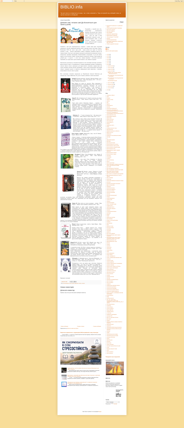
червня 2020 (110, 69)
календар (109, 212)
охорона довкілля (110, 261)
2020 (108, 64)
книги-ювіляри (109, 218)
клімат (108, 215)
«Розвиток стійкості (111, 95)
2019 (108, 89)
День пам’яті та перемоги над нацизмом (115, 173)
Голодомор (109, 156)
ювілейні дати (109, 340)
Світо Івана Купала (110, 304)
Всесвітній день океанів (111, 152)
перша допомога (110, 269)
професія (109, 283)
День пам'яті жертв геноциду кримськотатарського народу (112, 172)
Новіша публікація (64, 326)
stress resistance (110, 351)
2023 (108, 59)
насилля (108, 245)
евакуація (109, 186)
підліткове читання (78, 283)
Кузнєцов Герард (110, 227)
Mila (108, 49)
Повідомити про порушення (113, 356)
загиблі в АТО (109, 199)
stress (108, 350)
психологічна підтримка (111, 288)
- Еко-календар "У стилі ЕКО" (112, 37)
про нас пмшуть (110, 282)
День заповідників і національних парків (115, 169)
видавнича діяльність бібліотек (113, 131)
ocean (108, 347)
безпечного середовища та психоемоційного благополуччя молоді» (115, 110)
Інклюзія (108, 38)
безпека (108, 106)
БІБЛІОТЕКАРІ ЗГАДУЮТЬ (112, 35)
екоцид (108, 196)
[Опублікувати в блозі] (71, 281)
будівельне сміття (110, 125)
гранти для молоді (110, 162)
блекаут (108, 123)
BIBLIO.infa (71, 7)
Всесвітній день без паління (112, 144)
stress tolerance (110, 353)
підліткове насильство (111, 270)
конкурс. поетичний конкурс (112, 220)
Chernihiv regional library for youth (113, 345)
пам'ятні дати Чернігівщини (112, 267)
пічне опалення (110, 273)
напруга (108, 244)
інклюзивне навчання (111, 208)
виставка (108, 136)
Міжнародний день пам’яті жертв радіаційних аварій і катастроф (113, 238)
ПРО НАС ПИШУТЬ (111, 31)
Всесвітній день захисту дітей (68, 283)
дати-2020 (109, 166)
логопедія (109, 230)
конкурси (108, 221)
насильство (109, 247)
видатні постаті (110, 132)
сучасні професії (110, 308)
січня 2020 (110, 87)
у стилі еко (109, 313)
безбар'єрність (110, 105)
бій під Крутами (110, 120)
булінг (108, 126)
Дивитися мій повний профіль (112, 50)
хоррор (108, 320)
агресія (108, 101)
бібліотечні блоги (110, 119)
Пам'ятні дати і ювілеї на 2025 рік (113, 266)
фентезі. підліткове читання (112, 317)
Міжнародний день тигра (112, 241)
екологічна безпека (111, 187)
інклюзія (108, 210)
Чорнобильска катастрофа (112, 334)
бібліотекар (109, 117)
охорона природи (110, 264)
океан (108, 251)
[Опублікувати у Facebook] (74, 281)
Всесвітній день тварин (111, 154)
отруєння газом (110, 260)
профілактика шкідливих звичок (113, 285)
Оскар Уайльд (109, 254)
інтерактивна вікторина (111, 211)
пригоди (108, 278)
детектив (108, 182)
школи (108, 338)
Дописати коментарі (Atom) (72, 328)
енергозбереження (111, 198)
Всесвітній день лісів (111, 148)
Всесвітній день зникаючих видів (113, 147)
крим (108, 224)
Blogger (99, 411)
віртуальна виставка (111, 142)
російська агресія (110, 298)
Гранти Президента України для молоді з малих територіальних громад (115, 165)
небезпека (109, 248)
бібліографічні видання (111, 116)
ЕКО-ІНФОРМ (109, 32)
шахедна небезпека (111, 337)
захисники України (110, 202)
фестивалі (109, 318)
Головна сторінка (80, 326)
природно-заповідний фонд (112, 279)
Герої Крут (109, 155)
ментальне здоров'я (111, 233)
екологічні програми (111, 192)
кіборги (108, 214)
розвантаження (110, 295)
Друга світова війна (111, 185)
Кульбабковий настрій (112, 80)
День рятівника (110, 177)
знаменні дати (110, 205)
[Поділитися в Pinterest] (76, 281)
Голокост (108, 158)
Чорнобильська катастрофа (112, 335)
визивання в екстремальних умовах (114, 135)
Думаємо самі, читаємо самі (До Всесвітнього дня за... (114, 73)
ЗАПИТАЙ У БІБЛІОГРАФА (112, 34)
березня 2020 (111, 84)
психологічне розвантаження (113, 289)
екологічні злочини (110, 190)
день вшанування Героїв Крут (113, 168)
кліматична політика (111, 217)
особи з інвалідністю (111, 256)
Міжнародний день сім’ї (111, 239)
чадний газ (109, 325)
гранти (108, 161)
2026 (108, 54)
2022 (108, 61)
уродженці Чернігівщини (112, 314)
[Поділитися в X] (73, 281)
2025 (108, 56)
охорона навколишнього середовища (114, 263)
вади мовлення (110, 129)
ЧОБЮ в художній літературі (112, 43)
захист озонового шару (111, 204)
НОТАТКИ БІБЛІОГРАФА (112, 39)
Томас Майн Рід (110, 310)
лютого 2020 (110, 86)
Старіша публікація (97, 326)
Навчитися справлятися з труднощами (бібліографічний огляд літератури (79, 332)
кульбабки (109, 229)
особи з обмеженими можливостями (114, 257)
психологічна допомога (111, 286)
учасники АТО (109, 315)
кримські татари (110, 226)
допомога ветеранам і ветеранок (113, 183)
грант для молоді (110, 159)
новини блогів (109, 250)
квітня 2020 (110, 82)
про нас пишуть (110, 281)
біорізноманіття (110, 122)
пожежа (108, 275)
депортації (109, 179)
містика (108, 242)
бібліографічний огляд (111, 114)
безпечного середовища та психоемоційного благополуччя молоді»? (115, 113)
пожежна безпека (110, 276)
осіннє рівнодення (110, 253)
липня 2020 (110, 67)
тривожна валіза (110, 311)
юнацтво (108, 341)
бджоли (108, 104)
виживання (109, 133)
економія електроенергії (112, 195)
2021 (108, 62)
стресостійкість (110, 307)
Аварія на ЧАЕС (110, 99)
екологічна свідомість (111, 189)
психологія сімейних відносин (113, 291)
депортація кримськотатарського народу (115, 180)
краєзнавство (109, 223)
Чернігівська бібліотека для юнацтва (114, 327)
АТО (107, 102)
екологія (108, 193)
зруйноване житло (110, 207)
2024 (108, 57)
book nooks (109, 342)
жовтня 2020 (110, 65)
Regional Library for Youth (112, 348)
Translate (115, 403)
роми (108, 296)
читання (83, 283)
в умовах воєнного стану (112, 128)
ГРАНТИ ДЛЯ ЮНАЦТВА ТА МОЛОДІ (114, 28)
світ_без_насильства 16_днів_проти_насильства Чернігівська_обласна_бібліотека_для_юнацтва (115, 301)
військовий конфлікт (111, 139)
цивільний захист (110, 324)
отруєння (109, 259)
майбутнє (109, 232)
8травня (108, 98)
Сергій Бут (109, 305)
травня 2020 (110, 71)
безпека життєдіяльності (112, 108)
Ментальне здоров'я (111, 29)
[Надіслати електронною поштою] (70, 281)
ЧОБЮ (108, 332)
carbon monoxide (110, 344)
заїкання (108, 201)
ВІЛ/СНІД (108, 141)
